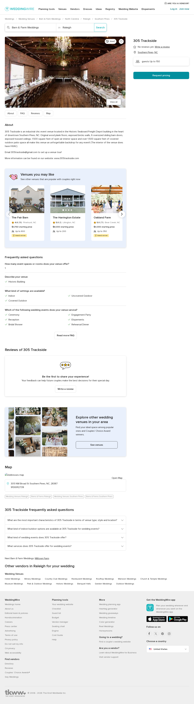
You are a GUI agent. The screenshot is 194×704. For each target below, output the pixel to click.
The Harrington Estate (66, 217)
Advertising (10, 630)
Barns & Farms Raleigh (41, 496)
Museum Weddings (14, 583)
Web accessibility (13, 652)
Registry (110, 9)
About (10, 113)
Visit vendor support (108, 657)
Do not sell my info (14, 644)
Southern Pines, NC (148, 52)
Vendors (75, 9)
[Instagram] (169, 633)
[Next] (122, 214)
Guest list (56, 613)
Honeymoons (105, 630)
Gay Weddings (12, 677)
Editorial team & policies (16, 613)
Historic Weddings (64, 583)
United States (160, 649)
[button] (65, 376)
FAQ (22, 113)
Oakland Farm (102, 217)
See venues (96, 444)
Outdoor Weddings (125, 583)
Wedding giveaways (108, 613)
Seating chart (58, 626)
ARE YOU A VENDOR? (178, 3)
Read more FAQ (65, 335)
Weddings (10, 19)
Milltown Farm (42, 558)
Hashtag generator (108, 608)
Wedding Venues (26, 19)
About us (9, 608)
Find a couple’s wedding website (115, 641)
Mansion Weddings (127, 579)
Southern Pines (102, 19)
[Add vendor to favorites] (121, 41)
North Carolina (72, 19)
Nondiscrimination (13, 617)
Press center (11, 626)
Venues (62, 9)
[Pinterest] (162, 633)
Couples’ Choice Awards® (17, 672)
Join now (184, 8)
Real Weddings (106, 626)
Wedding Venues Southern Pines (68, 496)
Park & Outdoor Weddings (39, 583)
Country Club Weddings (56, 579)
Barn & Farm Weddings (50, 19)
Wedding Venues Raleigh (17, 496)
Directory (9, 663)
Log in (173, 8)
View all (113, 102)
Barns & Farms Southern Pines (99, 496)
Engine (55, 630)
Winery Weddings (32, 579)
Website (128, 9)
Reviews (35, 113)
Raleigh (87, 19)
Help (54, 639)
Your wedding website (62, 604)
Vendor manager (60, 622)
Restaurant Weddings (82, 579)
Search (100, 27)
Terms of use (11, 635)
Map (48, 113)
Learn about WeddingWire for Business (118, 652)
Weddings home (12, 604)
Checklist (56, 608)
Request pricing (161, 75)
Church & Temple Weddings (153, 579)
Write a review (66, 389)
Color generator (107, 622)
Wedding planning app (109, 604)
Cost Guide (57, 635)
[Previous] (9, 214)
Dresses (87, 9)
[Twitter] (156, 633)
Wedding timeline (107, 617)
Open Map (117, 478)
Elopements (148, 9)
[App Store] (156, 621)
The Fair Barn (20, 217)
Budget (55, 617)
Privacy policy (11, 639)
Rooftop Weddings (105, 579)
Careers (9, 622)
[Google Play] (178, 621)
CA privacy (10, 648)
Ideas (99, 9)
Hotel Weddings (12, 579)
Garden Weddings (103, 583)
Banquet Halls (84, 583)
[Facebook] (149, 633)
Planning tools (46, 9)
